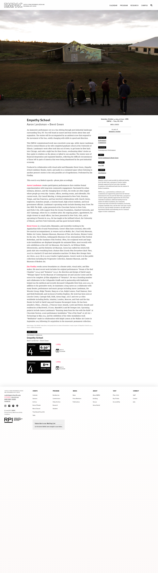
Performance (102, 140)
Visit (114, 391)
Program (56, 391)
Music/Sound (36, 408)
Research (55, 405)
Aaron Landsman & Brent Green (108, 158)
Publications (76, 402)
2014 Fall (101, 165)
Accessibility (116, 402)
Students (55, 408)
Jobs (134, 402)
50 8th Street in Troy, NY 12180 (12, 395)
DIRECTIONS (7, 399)
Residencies (56, 395)
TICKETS (8, 397)
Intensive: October (115, 131)
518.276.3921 (15, 397)
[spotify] (13, 406)
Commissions (56, 398)
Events (35, 391)
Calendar (35, 395)
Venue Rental (96, 405)
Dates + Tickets (114, 124)
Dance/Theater (37, 405)
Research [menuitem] (134, 5)
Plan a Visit (116, 395)
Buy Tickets (116, 398)
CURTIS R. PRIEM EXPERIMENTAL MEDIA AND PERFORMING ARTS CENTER (13, 391)
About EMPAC (96, 395)
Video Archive (56, 402)
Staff (134, 395)
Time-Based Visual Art (39, 412)
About (95, 391)
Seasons (35, 398)
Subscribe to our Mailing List (45, 423)
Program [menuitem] (124, 5)
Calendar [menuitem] (113, 5)
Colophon (7, 414)
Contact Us (7, 401)
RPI (10, 410)
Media (75, 391)
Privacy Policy (8, 412)
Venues (95, 402)
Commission (102, 143)
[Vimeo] (9, 406)
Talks (34, 415)
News (74, 395)
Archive (35, 402)
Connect (136, 391)
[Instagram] (5, 406)
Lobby (58, 344)
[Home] (11, 5)
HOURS (14, 399)
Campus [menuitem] (144, 5)
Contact (135, 398)
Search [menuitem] (152, 5)
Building (95, 398)
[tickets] (5, 397)
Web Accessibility (17, 412)
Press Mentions (77, 398)
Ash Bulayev (102, 173)
